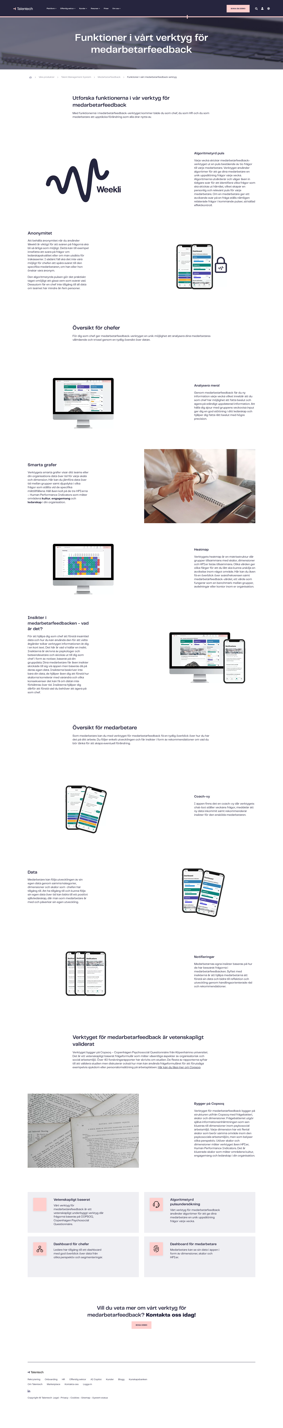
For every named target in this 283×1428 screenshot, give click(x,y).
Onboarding (51, 1379)
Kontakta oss (72, 1384)
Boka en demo (238, 9)
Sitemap (85, 1398)
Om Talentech (35, 1384)
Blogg (121, 1379)
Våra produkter (46, 77)
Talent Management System (76, 77)
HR (63, 1379)
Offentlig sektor (67, 8)
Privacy (64, 1398)
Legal (56, 1398)
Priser (106, 8)
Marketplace (53, 1384)
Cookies (74, 1398)
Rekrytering (34, 1379)
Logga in (87, 1384)
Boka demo (141, 1325)
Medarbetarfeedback (109, 77)
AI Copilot (96, 1379)
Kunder (110, 1379)
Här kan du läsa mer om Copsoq (179, 1067)
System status (100, 1398)
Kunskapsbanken (138, 1379)
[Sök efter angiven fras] (255, 15)
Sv (268, 8)
